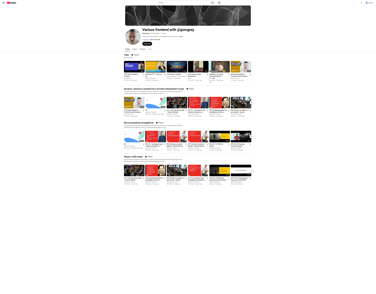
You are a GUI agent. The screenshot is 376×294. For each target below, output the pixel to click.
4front (189, 78)
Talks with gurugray (150, 78)
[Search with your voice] (219, 3)
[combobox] (184, 3)
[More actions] (144, 75)
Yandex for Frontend (150, 112)
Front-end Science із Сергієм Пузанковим (178, 76)
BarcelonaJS (127, 78)
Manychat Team (235, 78)
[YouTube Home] (11, 2)
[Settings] (361, 3)
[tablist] (188, 49)
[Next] (252, 103)
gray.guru (147, 39)
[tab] (127, 49)
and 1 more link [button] (155, 39)
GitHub (211, 78)
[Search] (212, 3)
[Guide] (3, 3)
